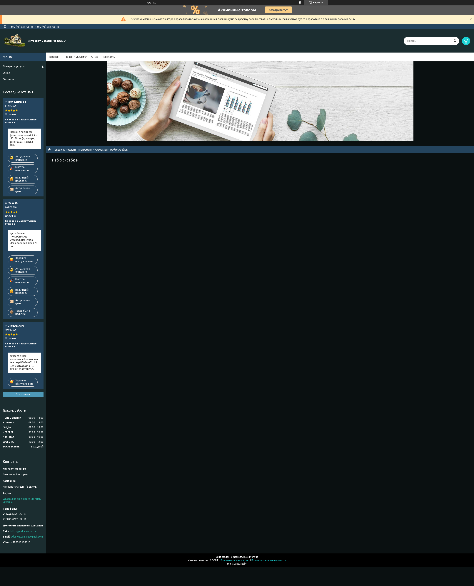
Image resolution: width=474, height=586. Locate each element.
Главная (54, 56)
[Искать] (455, 41)
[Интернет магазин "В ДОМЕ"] (15, 40)
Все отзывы (23, 394)
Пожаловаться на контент (235, 560)
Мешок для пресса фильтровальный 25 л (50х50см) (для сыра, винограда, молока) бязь (23, 138)
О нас (94, 56)
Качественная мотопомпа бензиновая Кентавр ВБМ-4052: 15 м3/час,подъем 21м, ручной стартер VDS (24, 362)
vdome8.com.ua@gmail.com (27, 536)
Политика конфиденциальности (268, 560)
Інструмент (85, 149)
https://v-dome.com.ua (23, 531)
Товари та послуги (64, 149)
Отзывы (8, 79)
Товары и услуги (74, 56)
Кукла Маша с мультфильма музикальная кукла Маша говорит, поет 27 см (24, 240)
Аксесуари (101, 149)
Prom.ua (253, 557)
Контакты (109, 56)
